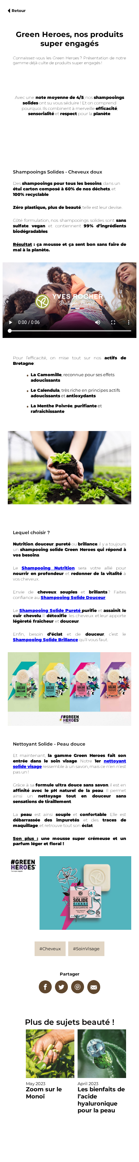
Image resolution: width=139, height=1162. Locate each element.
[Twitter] (61, 986)
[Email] (93, 987)
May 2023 (44, 1090)
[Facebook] (45, 986)
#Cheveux (50, 948)
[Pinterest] (77, 986)
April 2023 (101, 1097)
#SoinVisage (86, 948)
